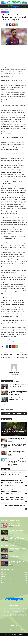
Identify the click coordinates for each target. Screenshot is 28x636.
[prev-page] (2, 404)
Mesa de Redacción (6, 434)
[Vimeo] (14, 629)
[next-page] (4, 404)
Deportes (6, 9)
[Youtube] (21, 629)
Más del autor (17, 381)
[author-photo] (14, 370)
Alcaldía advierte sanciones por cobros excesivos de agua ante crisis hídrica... (17, 532)
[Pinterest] (13, 25)
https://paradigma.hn (14, 374)
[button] (2, 6)
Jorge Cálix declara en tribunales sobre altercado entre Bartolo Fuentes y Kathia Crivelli (17, 453)
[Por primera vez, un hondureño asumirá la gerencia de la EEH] (4, 556)
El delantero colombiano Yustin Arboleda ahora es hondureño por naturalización (17, 399)
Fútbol (10, 9)
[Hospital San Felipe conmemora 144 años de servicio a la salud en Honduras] (4, 440)
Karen (2, 476)
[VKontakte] (17, 629)
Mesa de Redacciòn (6, 21)
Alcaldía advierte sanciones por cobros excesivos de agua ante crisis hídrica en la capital (14, 431)
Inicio (2, 9)
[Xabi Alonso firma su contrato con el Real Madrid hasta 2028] (4, 386)
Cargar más (13, 511)
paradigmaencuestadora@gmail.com (17, 620)
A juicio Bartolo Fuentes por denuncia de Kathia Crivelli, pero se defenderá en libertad (17, 446)
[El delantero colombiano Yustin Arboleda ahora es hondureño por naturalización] (4, 399)
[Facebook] (7, 25)
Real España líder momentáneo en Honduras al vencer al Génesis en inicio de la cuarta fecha (18, 393)
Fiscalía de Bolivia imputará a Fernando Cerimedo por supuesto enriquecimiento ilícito (16, 539)
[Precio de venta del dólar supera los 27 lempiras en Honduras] (4, 525)
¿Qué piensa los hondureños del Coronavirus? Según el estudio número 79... (18, 563)
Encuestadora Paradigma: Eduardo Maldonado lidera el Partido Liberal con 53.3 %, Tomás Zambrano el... (13, 482)
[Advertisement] (14, 55)
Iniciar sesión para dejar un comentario (14, 413)
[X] (10, 25)
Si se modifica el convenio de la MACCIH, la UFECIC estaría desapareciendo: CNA (7, 357)
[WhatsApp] (16, 25)
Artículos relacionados (7, 381)
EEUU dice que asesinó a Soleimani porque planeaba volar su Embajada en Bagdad (21, 357)
